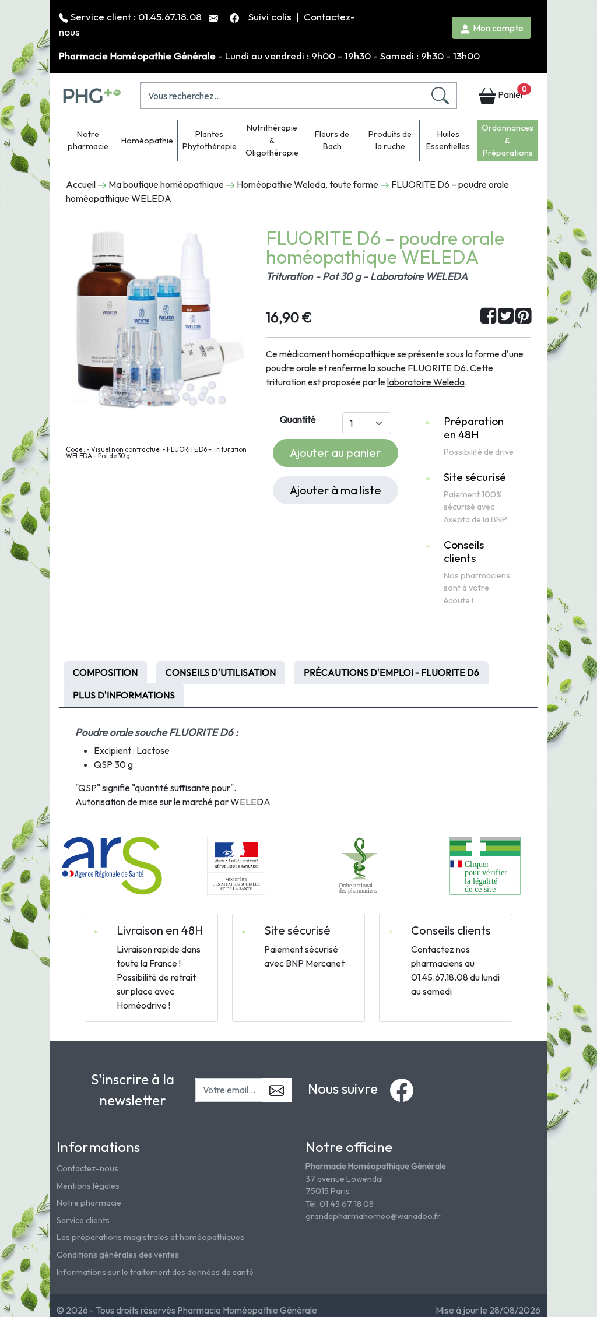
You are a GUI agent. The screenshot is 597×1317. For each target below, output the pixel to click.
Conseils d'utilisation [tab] (221, 672)
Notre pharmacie (88, 140)
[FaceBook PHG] (235, 16)
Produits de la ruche (390, 140)
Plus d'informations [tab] (124, 695)
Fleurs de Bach (332, 140)
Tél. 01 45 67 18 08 (339, 1204)
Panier (511, 92)
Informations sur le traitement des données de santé (155, 1272)
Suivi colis (271, 16)
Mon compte (497, 28)
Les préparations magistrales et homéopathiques (150, 1237)
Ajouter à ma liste (335, 490)
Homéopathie (147, 140)
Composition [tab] (105, 672)
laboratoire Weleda (426, 382)
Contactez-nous (87, 1168)
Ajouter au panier (335, 452)
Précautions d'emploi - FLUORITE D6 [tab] (391, 672)
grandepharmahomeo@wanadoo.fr (373, 1216)
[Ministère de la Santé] (236, 864)
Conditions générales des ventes (118, 1254)
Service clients (83, 1220)
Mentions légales (88, 1186)
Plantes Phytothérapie (209, 140)
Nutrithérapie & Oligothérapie (271, 140)
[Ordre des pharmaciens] (360, 864)
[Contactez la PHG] (214, 16)
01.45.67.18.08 (170, 16)
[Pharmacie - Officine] (484, 864)
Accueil (81, 184)
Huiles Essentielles (448, 140)
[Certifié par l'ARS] (112, 864)
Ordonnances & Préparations (507, 140)
